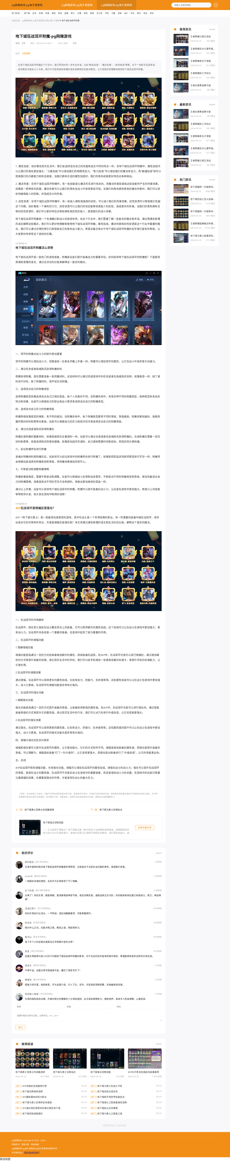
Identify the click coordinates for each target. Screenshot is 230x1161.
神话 (60, 13)
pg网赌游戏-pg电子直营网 (27, 5)
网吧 (92, 13)
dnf (18, 508)
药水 (152, 13)
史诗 (34, 13)
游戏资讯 (16, 1144)
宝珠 (120, 13)
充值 (47, 13)
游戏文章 (49, 21)
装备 (66, 13)
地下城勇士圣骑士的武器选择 (39, 809)
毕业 (133, 13)
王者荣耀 (57, 21)
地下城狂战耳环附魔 (70, 21)
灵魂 (41, 13)
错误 (54, 13)
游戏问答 (25, 1144)
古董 (79, 13)
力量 (113, 13)
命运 (145, 13)
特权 (86, 13)
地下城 (27, 13)
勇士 (73, 13)
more (159, 852)
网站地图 (35, 1144)
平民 (107, 13)
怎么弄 (99, 13)
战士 (126, 13)
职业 (139, 13)
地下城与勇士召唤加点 (111, 809)
